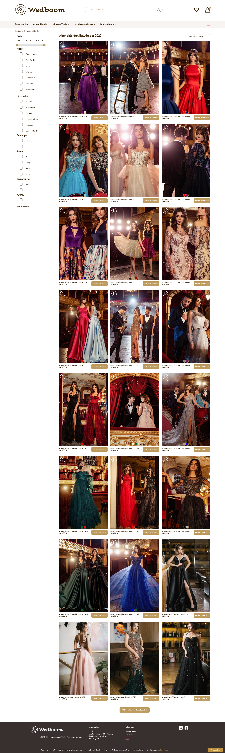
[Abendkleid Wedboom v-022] (134, 652)
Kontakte (129, 733)
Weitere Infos (162, 750)
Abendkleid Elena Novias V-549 (124, 614)
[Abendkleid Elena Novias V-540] (134, 320)
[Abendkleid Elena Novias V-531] (134, 71)
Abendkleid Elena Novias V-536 (73, 282)
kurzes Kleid (31, 130)
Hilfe (91, 731)
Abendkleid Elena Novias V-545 (73, 531)
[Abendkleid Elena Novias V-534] (134, 154)
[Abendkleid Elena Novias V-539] (83, 320)
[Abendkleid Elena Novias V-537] (134, 237)
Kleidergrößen (95, 738)
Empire (29, 113)
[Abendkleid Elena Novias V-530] (83, 71)
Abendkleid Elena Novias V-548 (73, 614)
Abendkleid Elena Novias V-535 (176, 199)
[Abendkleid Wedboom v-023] (186, 652)
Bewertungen (131, 731)
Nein (28, 140)
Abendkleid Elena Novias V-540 (124, 365)
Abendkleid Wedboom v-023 (175, 697)
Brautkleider (21, 24)
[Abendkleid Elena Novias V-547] (186, 486)
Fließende (30, 125)
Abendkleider (40, 24)
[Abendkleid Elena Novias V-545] (83, 486)
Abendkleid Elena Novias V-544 (176, 448)
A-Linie (29, 101)
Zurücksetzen (23, 206)
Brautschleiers (108, 24)
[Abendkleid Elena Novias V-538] (186, 237)
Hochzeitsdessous (85, 24)
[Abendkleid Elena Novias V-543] (134, 403)
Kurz (28, 174)
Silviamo (29, 71)
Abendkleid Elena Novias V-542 (73, 448)
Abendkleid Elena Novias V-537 (124, 282)
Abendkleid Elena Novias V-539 (73, 365)
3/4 (27, 156)
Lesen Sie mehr (99, 117)
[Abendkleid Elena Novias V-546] (134, 486)
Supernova (30, 77)
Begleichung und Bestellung (101, 733)
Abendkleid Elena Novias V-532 (176, 116)
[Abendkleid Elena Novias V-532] (186, 71)
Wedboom (30, 89)
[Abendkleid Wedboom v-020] (186, 569)
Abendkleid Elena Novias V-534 (124, 199)
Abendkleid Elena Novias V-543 (124, 448)
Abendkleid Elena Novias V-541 (176, 365)
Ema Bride (30, 60)
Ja (26, 146)
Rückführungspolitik (98, 736)
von (19, 40)
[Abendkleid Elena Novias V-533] (83, 154)
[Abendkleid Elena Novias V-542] (83, 403)
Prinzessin (30, 107)
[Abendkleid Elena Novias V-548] (83, 569)
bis (31, 40)
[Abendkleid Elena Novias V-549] (134, 569)
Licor (28, 66)
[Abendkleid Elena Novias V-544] (186, 403)
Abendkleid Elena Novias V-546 (124, 531)
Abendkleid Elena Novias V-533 (73, 199)
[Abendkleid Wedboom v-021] (83, 652)
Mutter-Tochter (61, 24)
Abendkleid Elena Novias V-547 (176, 531)
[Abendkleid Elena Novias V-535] (186, 154)
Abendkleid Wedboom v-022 (123, 697)
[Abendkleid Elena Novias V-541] (186, 320)
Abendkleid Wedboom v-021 (72, 697)
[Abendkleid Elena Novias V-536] (83, 237)
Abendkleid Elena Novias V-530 (73, 116)
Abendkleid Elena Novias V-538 (176, 282)
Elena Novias (31, 54)
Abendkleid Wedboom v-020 (175, 614)
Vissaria (29, 83)
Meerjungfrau (32, 119)
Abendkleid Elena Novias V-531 (124, 116)
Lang (28, 162)
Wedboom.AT (57, 737)
